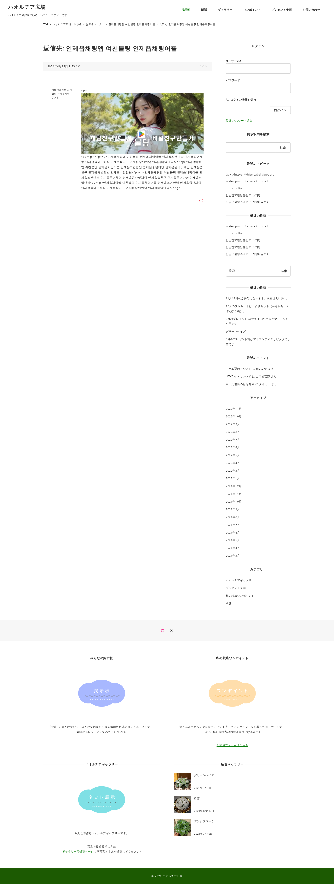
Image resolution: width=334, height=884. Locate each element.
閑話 (229, 603)
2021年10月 (234, 501)
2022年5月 (233, 455)
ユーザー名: (233, 61)
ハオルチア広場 (27, 6)
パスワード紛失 (242, 120)
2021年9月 (233, 509)
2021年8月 (233, 517)
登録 (229, 120)
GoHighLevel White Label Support (250, 174)
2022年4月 (233, 463)
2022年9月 (233, 424)
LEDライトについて (238, 376)
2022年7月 (233, 439)
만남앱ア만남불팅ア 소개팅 (243, 195)
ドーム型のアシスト (238, 368)
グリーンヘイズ (236, 331)
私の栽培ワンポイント (240, 595)
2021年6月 (233, 532)
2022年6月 (233, 447)
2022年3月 (233, 470)
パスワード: (233, 80)
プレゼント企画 (236, 588)
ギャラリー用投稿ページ (78, 851)
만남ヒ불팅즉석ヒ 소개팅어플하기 (248, 202)
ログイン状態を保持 (243, 99)
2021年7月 (233, 525)
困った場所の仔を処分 (240, 384)
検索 (284, 270)
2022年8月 (233, 432)
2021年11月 (234, 494)
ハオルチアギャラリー (240, 580)
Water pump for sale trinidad (247, 181)
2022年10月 (234, 416)
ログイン (280, 110)
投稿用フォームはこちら (232, 745)
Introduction (235, 188)
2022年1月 (233, 478)
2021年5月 (233, 540)
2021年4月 (233, 548)
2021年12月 (234, 486)
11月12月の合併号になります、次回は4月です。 (257, 298)
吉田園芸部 (263, 376)
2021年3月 (233, 555)
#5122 (204, 66)
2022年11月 (234, 408)
